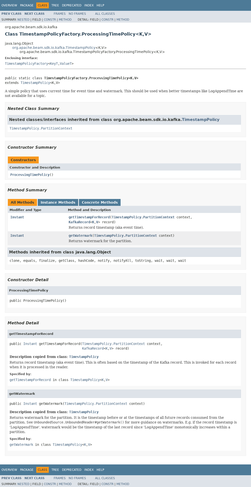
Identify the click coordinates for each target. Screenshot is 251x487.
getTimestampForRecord (89, 217)
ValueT (66, 64)
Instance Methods (58, 202)
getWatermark (80, 235)
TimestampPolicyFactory (26, 64)
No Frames (77, 13)
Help (100, 5)
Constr (50, 19)
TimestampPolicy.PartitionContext (41, 128)
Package (27, 5)
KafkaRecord (79, 222)
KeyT (54, 64)
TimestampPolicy (35, 83)
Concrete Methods (100, 202)
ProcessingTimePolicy (30, 175)
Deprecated (71, 5)
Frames (60, 13)
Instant (17, 217)
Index (89, 5)
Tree (55, 5)
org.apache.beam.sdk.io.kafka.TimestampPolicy (53, 48)
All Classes (105, 13)
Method (65, 19)
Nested (23, 19)
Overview (9, 5)
